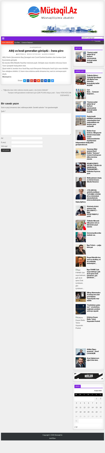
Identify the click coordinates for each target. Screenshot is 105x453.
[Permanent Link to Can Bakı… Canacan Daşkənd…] (81, 94)
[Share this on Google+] (31, 80)
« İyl (75, 427)
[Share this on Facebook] (28, 80)
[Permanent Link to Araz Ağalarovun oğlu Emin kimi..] (81, 362)
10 (76, 407)
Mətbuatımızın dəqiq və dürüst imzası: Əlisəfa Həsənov (94, 180)
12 (84, 407)
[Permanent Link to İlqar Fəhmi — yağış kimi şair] (81, 249)
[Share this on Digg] (45, 80)
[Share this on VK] (42, 80)
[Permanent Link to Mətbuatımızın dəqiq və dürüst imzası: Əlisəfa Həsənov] (81, 182)
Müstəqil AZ (22, 54)
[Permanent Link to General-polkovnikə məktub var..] (81, 237)
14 (93, 407)
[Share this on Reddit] (38, 80)
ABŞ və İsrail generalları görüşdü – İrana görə (36, 50)
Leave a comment (49, 54)
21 (93, 412)
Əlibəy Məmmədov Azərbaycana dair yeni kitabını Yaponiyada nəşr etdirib (93, 296)
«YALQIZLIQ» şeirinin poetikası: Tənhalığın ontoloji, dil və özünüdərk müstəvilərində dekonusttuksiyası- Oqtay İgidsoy (88, 196)
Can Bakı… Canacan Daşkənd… (24, 42)
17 (76, 412)
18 (80, 412)
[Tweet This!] (24, 80)
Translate (97, 41)
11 (80, 407)
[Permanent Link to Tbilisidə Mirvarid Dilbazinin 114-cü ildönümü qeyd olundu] (81, 225)
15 (97, 407)
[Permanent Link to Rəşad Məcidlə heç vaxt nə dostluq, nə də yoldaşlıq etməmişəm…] (81, 261)
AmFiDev (52, 438)
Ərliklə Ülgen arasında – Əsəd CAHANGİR (93, 351)
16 (101, 407)
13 (88, 407)
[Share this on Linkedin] (49, 80)
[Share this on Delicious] (52, 80)
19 (84, 412)
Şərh (3, 111)
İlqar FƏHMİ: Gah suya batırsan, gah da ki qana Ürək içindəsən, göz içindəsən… (93, 273)
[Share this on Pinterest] (35, 80)
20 (88, 412)
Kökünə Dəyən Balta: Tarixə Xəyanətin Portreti (93, 319)
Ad (2, 138)
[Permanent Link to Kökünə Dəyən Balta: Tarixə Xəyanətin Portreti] (81, 331)
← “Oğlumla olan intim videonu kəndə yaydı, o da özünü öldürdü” (24, 90)
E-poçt (3, 142)
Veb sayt (4, 146)
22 (97, 412)
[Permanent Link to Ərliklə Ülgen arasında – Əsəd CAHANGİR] (81, 351)
